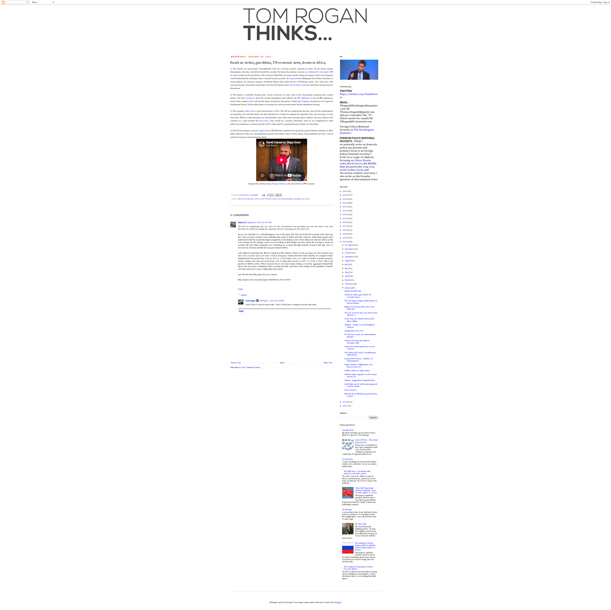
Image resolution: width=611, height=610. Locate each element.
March (348, 280)
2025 (345, 195)
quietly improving (260, 130)
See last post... (348, 459)
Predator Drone (271, 199)
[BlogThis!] (271, 195)
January (348, 288)
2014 (345, 238)
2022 (345, 207)
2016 (345, 230)
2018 (345, 222)
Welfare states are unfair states (357, 371)
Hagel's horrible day (352, 291)
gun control (254, 199)
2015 (345, 234)
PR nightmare (304, 97)
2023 (345, 203)
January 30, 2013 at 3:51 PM (259, 223)
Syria (308, 199)
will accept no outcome (300, 84)
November (349, 249)
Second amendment (285, 199)
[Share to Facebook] (277, 195)
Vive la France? (350, 390)
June (347, 269)
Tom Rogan (244, 195)
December (349, 245)
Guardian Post (348, 430)
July (346, 265)
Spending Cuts (299, 199)
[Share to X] (274, 195)
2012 (345, 402)
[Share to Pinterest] (280, 195)
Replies (244, 295)
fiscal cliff (245, 199)
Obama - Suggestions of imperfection (359, 380)
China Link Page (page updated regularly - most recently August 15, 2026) (366, 490)
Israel (262, 199)
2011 (345, 406)
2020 (345, 215)
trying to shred (253, 97)
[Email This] (268, 195)
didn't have (250, 110)
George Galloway (279, 183)
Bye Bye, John (360, 524)
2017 (345, 226)
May (347, 272)
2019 (345, 219)
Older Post (327, 363)
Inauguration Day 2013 (354, 331)
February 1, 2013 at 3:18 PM (272, 301)
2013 (345, 242)
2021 (345, 211)
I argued (292, 78)
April (347, 276)
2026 (345, 191)
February (349, 284)
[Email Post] (263, 195)
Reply (240, 289)
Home (282, 363)
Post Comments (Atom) (251, 367)
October (348, 253)
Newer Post (236, 363)
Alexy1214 (242, 223)
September (349, 257)
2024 (345, 199)
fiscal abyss (264, 120)
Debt (239, 199)
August (348, 261)
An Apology (347, 510)
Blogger (338, 602)
